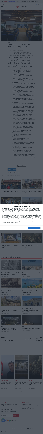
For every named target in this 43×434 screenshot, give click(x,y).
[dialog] (21, 217)
